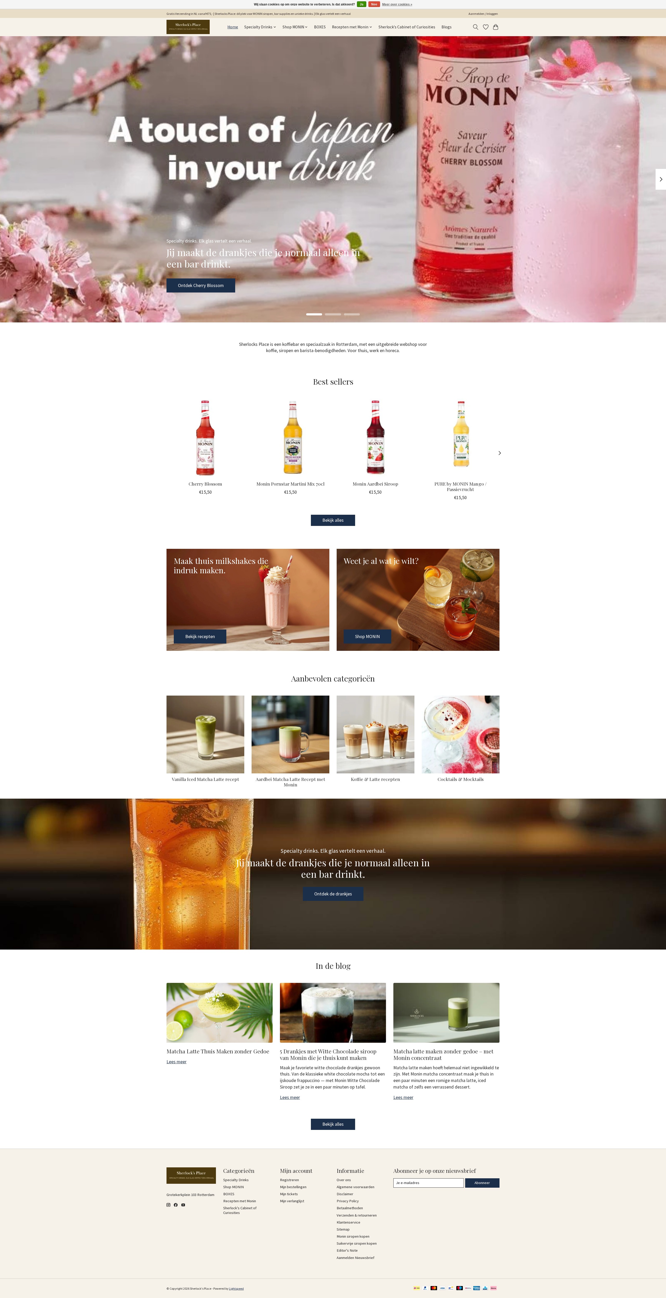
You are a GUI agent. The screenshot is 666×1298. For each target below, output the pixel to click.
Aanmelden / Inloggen (483, 14)
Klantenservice (348, 1222)
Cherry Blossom (205, 484)
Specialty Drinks (236, 1180)
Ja (361, 4)
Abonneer (482, 1182)
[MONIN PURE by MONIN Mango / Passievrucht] (460, 437)
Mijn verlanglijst (292, 1201)
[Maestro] (459, 1288)
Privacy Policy (348, 1201)
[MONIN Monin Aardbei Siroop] (375, 437)
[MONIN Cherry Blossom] (205, 437)
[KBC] (485, 1288)
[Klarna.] (493, 1288)
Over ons (344, 1180)
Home (232, 26)
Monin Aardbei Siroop (375, 484)
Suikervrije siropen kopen (357, 1243)
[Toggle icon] (475, 27)
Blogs (446, 26)
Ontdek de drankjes (333, 894)
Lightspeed (236, 1288)
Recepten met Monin (239, 1201)
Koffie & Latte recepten (375, 779)
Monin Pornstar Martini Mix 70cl (290, 484)
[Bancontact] (451, 1288)
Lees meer (176, 1062)
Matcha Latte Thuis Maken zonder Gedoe (217, 1051)
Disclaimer (345, 1194)
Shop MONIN (190, 285)
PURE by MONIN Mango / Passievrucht (460, 486)
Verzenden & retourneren (357, 1215)
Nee (374, 4)
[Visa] (442, 1288)
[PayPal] (425, 1288)
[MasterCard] (434, 1288)
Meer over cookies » (397, 4)
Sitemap (343, 1229)
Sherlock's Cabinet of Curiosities (407, 26)
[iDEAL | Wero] (416, 1288)
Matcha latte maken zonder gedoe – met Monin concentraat (443, 1054)
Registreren (289, 1180)
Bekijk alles (333, 520)
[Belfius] (468, 1288)
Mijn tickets (289, 1194)
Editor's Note (347, 1250)
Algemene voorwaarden (355, 1187)
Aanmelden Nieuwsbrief (355, 1257)
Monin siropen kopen (353, 1236)
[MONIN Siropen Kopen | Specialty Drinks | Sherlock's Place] (188, 27)
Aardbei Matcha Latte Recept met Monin (290, 781)
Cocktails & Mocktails (461, 779)
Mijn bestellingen (293, 1187)
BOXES (320, 26)
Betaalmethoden (350, 1208)
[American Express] (476, 1288)
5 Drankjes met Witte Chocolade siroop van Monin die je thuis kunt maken (328, 1054)
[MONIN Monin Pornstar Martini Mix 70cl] (290, 437)
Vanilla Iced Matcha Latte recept (205, 779)
